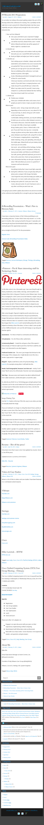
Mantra (27, 810)
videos (40, 560)
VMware (19, 17)
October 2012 (7, 752)
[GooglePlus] (41, 4)
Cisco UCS (27, 474)
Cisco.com (5, 543)
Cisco (23, 474)
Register (5, 794)
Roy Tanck (22, 717)
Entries (6, 800)
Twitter (27, 439)
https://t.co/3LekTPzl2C (9, 733)
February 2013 (7, 749)
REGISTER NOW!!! (7, 595)
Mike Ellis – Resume (7, 461)
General (20, 211)
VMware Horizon (32, 211)
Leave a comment (36, 17)
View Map (14, 590)
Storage (36, 474)
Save (22, 393)
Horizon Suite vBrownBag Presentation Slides (15, 239)
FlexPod (25, 560)
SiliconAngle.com (7, 531)
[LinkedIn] (38, 4)
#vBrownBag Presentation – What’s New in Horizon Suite (20, 207)
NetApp (32, 474)
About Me (6, 644)
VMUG (15, 671)
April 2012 (6, 754)
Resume (8, 466)
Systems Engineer (17, 466)
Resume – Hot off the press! (13, 444)
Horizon (8, 260)
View (3, 263)
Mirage (25, 260)
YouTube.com (5, 493)
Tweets (6, 723)
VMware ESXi (10, 476)
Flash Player (33, 717)
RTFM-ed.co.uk (6, 555)
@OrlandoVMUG (7, 727)
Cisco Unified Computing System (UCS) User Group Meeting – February (21, 569)
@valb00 (6, 739)
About (17, 447)
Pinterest (14, 439)
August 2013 (7, 746)
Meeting (22, 639)
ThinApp (30, 260)
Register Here (6, 234)
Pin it (8, 401)
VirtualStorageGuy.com (8, 523)
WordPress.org (7, 805)
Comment (38, 213)
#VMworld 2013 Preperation (14, 14)
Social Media (21, 439)
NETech (35, 560)
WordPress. (34, 810)
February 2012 (7, 757)
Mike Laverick (15, 323)
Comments (7, 802)
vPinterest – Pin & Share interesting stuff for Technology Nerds (20, 269)
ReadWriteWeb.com (7, 527)
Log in (5, 797)
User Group (28, 639)
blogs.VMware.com (7, 498)
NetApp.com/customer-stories (10, 518)
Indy (17, 639)
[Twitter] (35, 4)
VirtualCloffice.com (11, 6)
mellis (5, 17)
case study (9, 560)
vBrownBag (36, 260)
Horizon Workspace (17, 260)
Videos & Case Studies (11, 471)
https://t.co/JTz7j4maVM (31, 736)
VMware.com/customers (9, 502)
